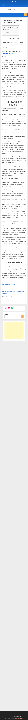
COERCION (6, 29)
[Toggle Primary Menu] (25, 14)
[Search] (22, 316)
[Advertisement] (14, 330)
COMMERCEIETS (12, 9)
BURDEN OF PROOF (10, 33)
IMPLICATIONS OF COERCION (11, 30)
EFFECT (7, 32)
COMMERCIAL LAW (7, 296)
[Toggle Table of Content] (16, 27)
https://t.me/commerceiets (8, 284)
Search (6, 314)
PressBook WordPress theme (17, 718)
